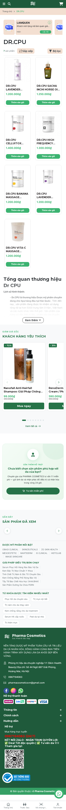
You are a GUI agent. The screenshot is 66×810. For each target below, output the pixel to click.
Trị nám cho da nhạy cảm (17, 605)
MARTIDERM (26, 553)
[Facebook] (6, 691)
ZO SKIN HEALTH (49, 549)
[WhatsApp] (21, 691)
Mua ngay (24, 406)
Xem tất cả (31, 426)
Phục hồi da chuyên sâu (16, 599)
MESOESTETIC (9, 553)
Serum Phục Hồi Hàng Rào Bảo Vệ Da (20, 567)
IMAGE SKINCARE (13, 556)
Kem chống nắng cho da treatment (21, 611)
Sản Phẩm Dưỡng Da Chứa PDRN (18, 585)
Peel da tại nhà (37, 617)
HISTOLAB (56, 553)
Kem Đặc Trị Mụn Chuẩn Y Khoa (17, 571)
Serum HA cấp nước (14, 617)
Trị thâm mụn (11, 622)
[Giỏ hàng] (60, 4)
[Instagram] (13, 691)
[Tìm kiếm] (9, 4)
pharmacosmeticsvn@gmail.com (26, 682)
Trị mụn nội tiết (40, 599)
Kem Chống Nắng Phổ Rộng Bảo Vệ (19, 578)
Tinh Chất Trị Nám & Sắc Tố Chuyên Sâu (21, 574)
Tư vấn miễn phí (34, 491)
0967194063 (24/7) (20, 736)
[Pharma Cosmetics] (33, 3)
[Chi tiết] (49, 22)
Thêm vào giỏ (17, 102)
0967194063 (15, 677)
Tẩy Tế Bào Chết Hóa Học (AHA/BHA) (20, 581)
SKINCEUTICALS (30, 549)
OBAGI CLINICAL (10, 549)
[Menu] (4, 4)
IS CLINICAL (41, 553)
